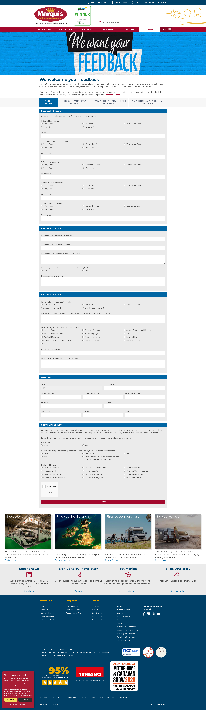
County (86, 411)
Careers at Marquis (124, 610)
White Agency (161, 704)
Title (43, 384)
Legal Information (70, 698)
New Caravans (97, 613)
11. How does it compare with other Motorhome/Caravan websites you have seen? (76, 314)
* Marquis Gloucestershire (137, 471)
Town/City (45, 411)
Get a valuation (161, 560)
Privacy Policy (55, 698)
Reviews (120, 620)
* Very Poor (48, 124)
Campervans (65, 29)
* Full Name (109, 384)
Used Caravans (97, 616)
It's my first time (50, 305)
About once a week (134, 305)
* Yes (45, 270)
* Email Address (47, 393)
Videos (119, 623)
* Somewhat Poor (92, 124)
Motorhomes (44, 29)
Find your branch (62, 560)
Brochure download (124, 616)
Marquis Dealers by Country (127, 630)
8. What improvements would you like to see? (61, 254)
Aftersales (107, 29)
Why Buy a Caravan (124, 640)
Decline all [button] (25, 700)
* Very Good (48, 127)
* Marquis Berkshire (51, 468)
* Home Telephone (91, 393)
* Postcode (129, 411)
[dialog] (18, 689)
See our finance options (115, 560)
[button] (18, 704)
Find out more (11, 560)
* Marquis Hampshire (52, 474)
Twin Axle (95, 610)
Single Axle (96, 606)
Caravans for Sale (98, 620)
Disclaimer (43, 698)
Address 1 (45, 402)
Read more (28, 695)
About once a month (52, 308)
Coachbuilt (44, 610)
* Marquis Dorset (133, 468)
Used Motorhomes (47, 616)
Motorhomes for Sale (48, 620)
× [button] (32, 673)
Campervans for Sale (73, 613)
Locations (129, 29)
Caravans (86, 29)
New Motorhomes (47, 613)
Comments (46, 133)
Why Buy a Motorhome (126, 634)
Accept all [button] (11, 700)
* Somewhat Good (134, 124)
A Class (42, 606)
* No (86, 270)
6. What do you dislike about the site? (57, 236)
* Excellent (89, 127)
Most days (89, 305)
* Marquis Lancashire (93, 474)
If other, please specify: (51, 349)
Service (120, 613)
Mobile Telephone (132, 393)
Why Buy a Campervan (126, 637)
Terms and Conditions (87, 698)
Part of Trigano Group (106, 698)
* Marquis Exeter (92, 471)
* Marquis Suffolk (133, 478)
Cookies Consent (123, 698)
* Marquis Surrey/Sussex (95, 478)
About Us (120, 606)
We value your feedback (126, 627)
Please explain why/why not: (53, 276)
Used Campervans (73, 610)
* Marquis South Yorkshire (54, 478)
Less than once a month (95, 308)
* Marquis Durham (51, 471)
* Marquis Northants (134, 474)
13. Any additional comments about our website (61, 358)
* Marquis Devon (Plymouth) (97, 468)
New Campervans (72, 606)
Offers (149, 29)
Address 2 (108, 402)
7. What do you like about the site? (56, 245)
